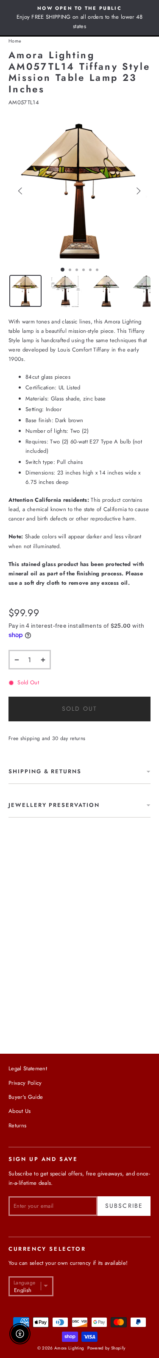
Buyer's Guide (25, 1097)
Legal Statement (27, 1068)
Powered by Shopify (106, 1348)
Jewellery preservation (54, 805)
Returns (17, 1125)
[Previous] (21, 191)
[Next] (138, 191)
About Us (19, 1111)
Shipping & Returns (44, 771)
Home (14, 40)
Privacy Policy (25, 1083)
